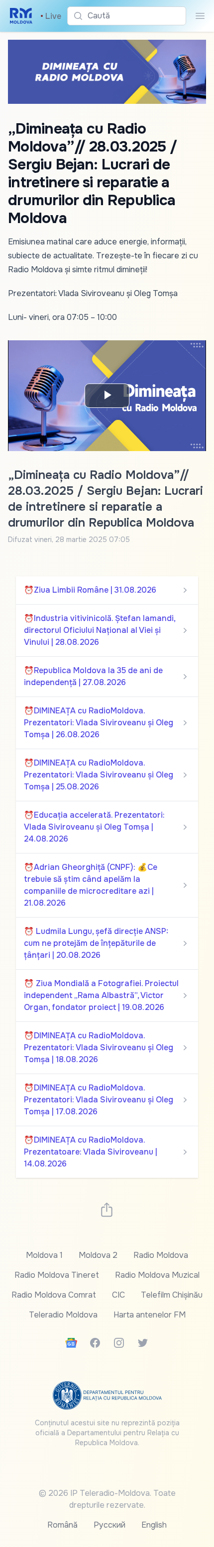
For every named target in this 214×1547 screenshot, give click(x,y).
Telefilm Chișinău (172, 1295)
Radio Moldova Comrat (53, 1295)
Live (50, 16)
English (154, 1525)
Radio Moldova (160, 1255)
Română (62, 1525)
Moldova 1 (44, 1255)
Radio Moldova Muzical (157, 1275)
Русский (109, 1525)
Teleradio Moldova (63, 1315)
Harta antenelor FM (149, 1315)
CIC (118, 1295)
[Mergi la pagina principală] (21, 16)
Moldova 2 (98, 1255)
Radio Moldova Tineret (56, 1275)
